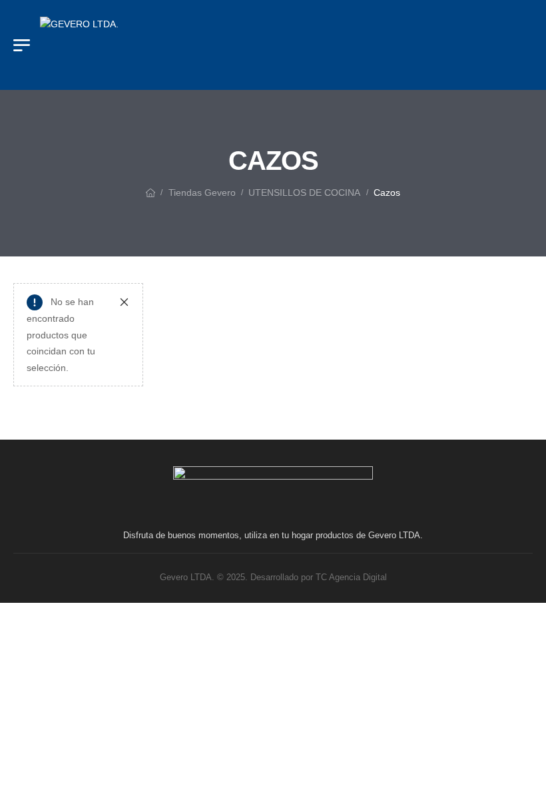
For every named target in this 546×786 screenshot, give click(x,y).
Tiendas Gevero (202, 192)
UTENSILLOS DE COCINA (304, 192)
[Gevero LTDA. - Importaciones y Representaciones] (140, 45)
